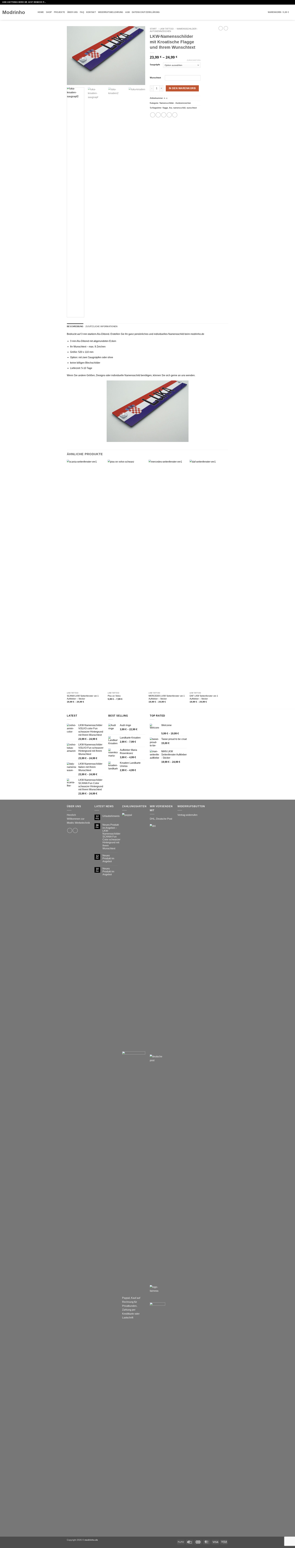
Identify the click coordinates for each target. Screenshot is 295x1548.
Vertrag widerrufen (187, 815)
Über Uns (72, 12)
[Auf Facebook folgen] (288, 2)
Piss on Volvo (114, 696)
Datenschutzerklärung (146, 12)
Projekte (59, 12)
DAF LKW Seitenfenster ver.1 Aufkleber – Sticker (204, 697)
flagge (165, 108)
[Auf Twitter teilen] (158, 114)
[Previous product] (226, 28)
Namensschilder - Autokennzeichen (175, 103)
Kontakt (91, 12)
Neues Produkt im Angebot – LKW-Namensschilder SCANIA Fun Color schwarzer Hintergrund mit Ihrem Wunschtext (111, 836)
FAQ (82, 12)
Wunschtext (155, 78)
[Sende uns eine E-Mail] (291, 2)
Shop (49, 12)
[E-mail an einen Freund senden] (163, 114)
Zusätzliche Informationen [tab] (101, 326)
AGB (127, 12)
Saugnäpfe (155, 65)
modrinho (13, 12)
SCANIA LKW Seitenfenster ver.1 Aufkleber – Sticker (83, 697)
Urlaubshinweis (111, 816)
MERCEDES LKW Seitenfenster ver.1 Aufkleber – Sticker (167, 697)
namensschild (179, 108)
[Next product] (220, 28)
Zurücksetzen (194, 60)
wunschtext (192, 108)
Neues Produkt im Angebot (108, 858)
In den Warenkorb (182, 88)
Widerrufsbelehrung (110, 12)
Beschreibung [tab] (75, 326)
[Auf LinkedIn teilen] (174, 114)
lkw (170, 108)
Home (41, 12)
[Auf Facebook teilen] (152, 114)
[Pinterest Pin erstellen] (169, 114)
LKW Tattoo (167, 29)
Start (153, 29)
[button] (280, 12)
